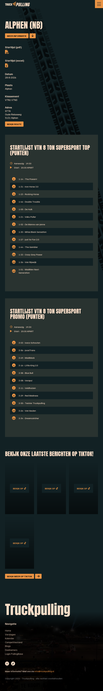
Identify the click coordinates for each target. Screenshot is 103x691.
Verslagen (10, 634)
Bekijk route (14, 124)
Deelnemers (11, 649)
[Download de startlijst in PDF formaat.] (14, 52)
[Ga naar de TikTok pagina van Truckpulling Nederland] (13, 664)
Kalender (9, 638)
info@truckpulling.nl (44, 671)
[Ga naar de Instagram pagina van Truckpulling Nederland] (7, 664)
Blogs (8, 645)
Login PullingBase (14, 653)
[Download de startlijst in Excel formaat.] (14, 65)
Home (8, 630)
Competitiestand (13, 642)
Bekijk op (18, 488)
